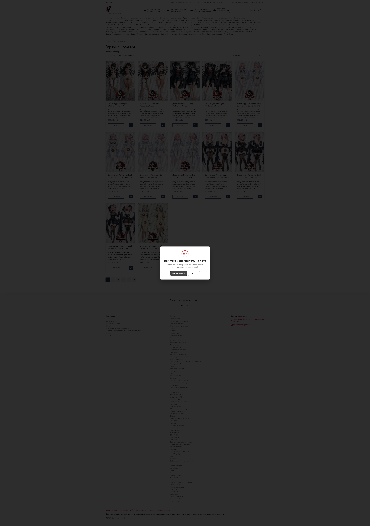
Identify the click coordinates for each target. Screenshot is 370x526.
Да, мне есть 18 (178, 273)
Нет (193, 273)
